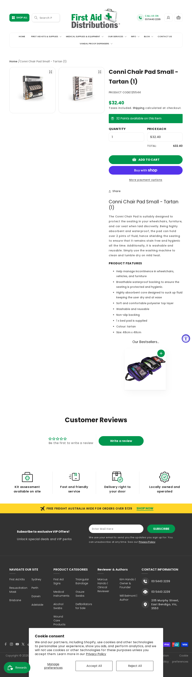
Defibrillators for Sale (84, 606)
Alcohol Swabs (58, 606)
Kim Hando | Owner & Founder (128, 583)
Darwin (36, 596)
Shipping (138, 108)
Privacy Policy (96, 654)
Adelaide (37, 605)
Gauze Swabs (80, 594)
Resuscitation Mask (18, 590)
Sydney (36, 579)
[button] (178, 18)
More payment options (145, 180)
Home (13, 61)
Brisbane (15, 600)
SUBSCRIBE (161, 529)
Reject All (135, 666)
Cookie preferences (180, 658)
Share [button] (116, 191)
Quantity (117, 129)
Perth (35, 588)
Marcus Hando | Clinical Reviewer (103, 585)
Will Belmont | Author (128, 598)
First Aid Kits (17, 579)
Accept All (94, 666)
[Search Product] (36, 18)
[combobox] (46, 18)
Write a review (121, 441)
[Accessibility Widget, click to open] (186, 338)
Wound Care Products (59, 620)
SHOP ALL (21, 17)
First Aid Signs (58, 581)
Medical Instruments (61, 594)
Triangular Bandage (82, 581)
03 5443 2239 (152, 19)
